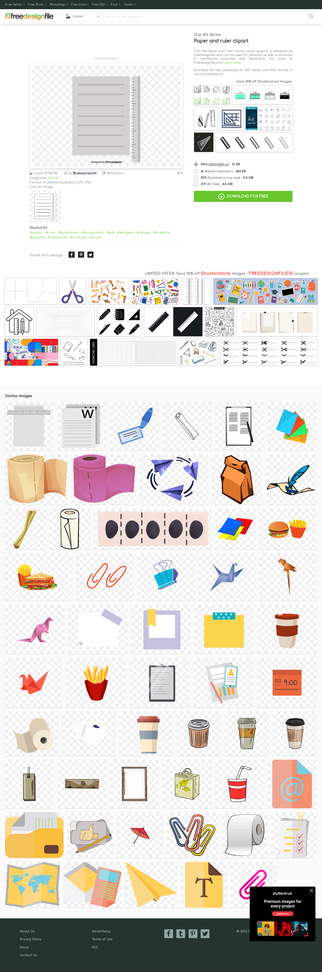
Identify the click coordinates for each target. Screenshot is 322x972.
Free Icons (78, 4)
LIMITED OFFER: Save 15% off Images (195, 274)
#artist (95, 237)
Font (114, 4)
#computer (57, 237)
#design (144, 232)
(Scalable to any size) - (227, 177)
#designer (125, 232)
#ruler (50, 232)
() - (220, 164)
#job (110, 232)
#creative (162, 232)
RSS (95, 947)
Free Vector (13, 4)
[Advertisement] (106, 43)
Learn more (232, 62)
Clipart (128, 4)
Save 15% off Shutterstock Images (264, 81)
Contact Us (28, 955)
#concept (78, 237)
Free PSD (98, 4)
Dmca (24, 947)
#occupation (93, 232)
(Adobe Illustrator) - (223, 171)
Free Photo (36, 4)
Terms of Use (102, 939)
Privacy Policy (30, 939)
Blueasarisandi (85, 173)
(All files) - (217, 184)
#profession (69, 232)
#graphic (38, 237)
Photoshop (57, 4)
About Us (27, 931)
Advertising (101, 931)
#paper (36, 232)
